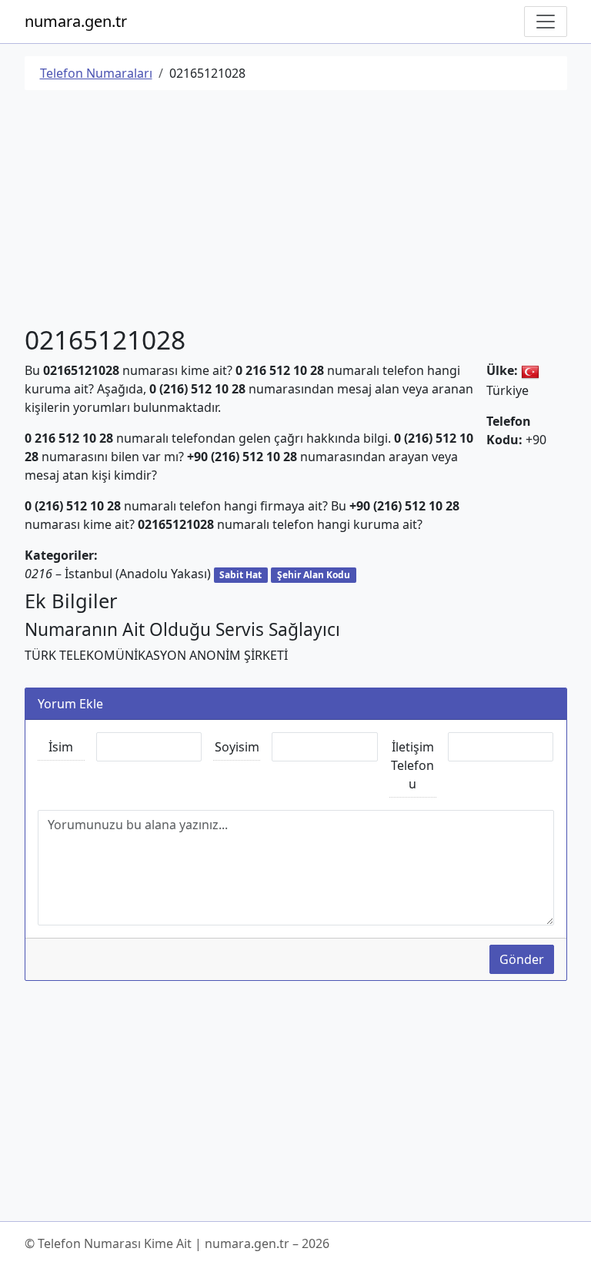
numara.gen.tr (76, 21)
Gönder (521, 959)
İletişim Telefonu (412, 765)
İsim (60, 746)
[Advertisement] (296, 210)
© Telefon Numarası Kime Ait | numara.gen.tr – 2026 (177, 1243)
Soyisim (237, 746)
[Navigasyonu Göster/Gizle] (545, 21)
